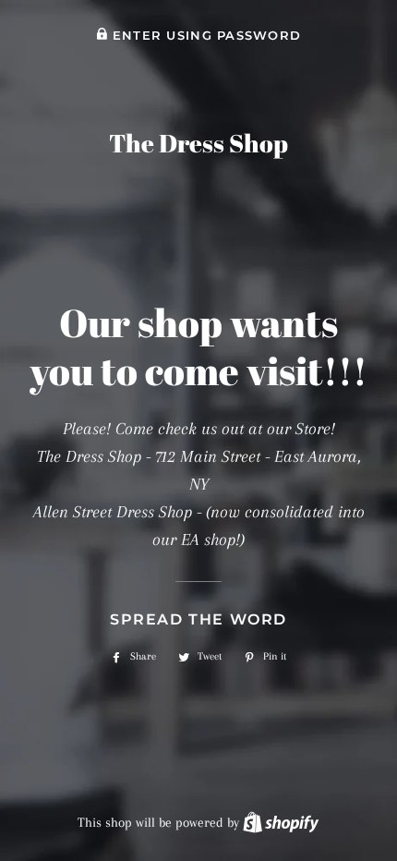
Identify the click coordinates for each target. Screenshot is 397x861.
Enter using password (204, 35)
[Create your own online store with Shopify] (281, 822)
